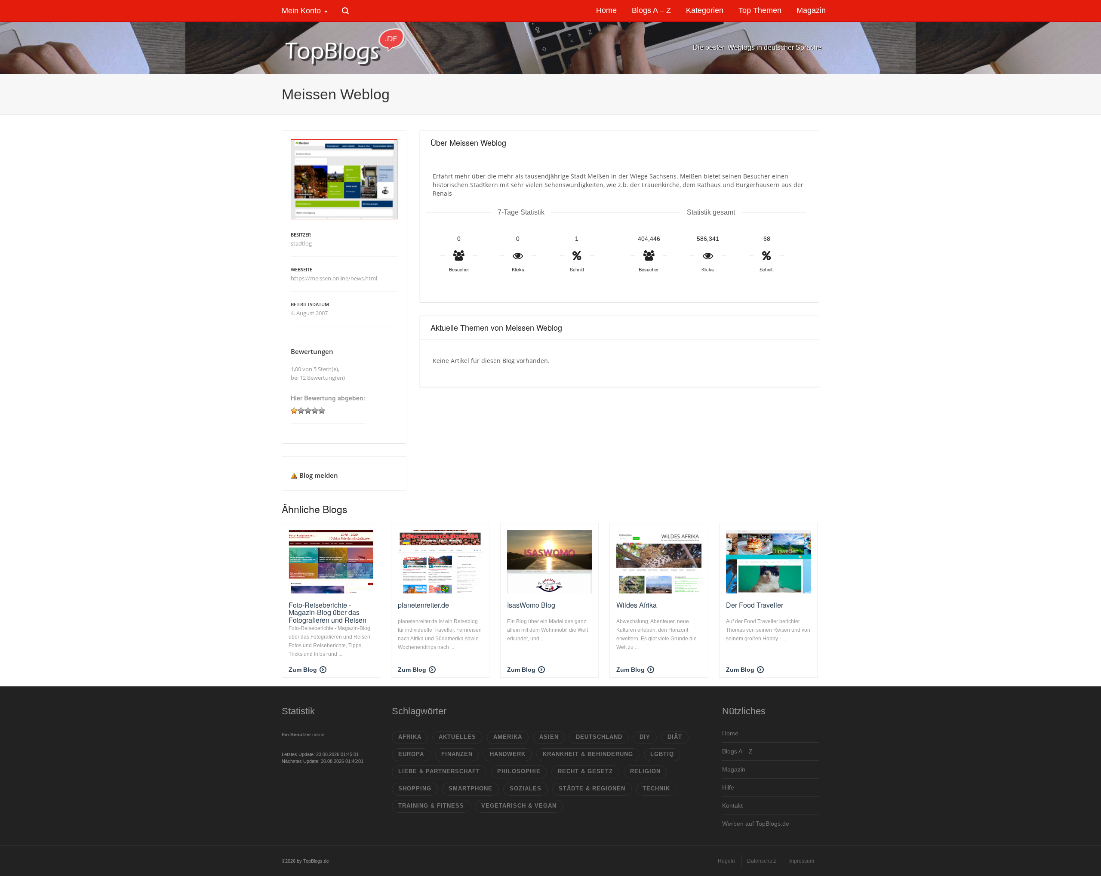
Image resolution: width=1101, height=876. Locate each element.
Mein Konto (301, 10)
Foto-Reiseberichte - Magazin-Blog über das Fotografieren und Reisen (327, 612)
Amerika (507, 737)
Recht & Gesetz (585, 771)
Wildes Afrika (636, 605)
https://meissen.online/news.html (334, 278)
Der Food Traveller (754, 605)
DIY (645, 737)
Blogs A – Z (737, 751)
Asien (549, 737)
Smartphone (470, 788)
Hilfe (728, 787)
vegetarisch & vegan (519, 805)
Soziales (525, 788)
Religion (645, 771)
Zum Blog (303, 669)
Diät (674, 737)
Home (730, 733)
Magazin (733, 769)
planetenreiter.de (423, 605)
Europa (411, 754)
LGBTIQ (662, 754)
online (303, 734)
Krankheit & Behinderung (588, 754)
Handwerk (508, 754)
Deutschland (599, 737)
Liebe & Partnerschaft (439, 771)
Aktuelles (457, 737)
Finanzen (457, 754)
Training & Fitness (431, 805)
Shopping (414, 788)
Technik (656, 788)
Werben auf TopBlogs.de (755, 823)
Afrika (409, 737)
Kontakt (732, 805)
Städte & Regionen (592, 788)
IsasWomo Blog (531, 605)
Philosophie (519, 771)
